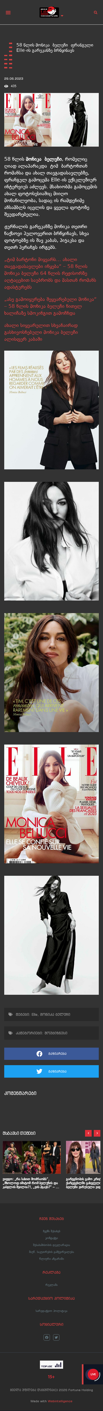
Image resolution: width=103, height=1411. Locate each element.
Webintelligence (60, 1401)
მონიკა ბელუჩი (55, 1014)
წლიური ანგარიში (51, 1259)
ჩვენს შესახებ (51, 1231)
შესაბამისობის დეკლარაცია (51, 1245)
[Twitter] (56, 1337)
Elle (35, 1014)
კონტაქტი (51, 1238)
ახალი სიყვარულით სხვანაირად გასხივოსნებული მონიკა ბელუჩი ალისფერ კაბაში (41, 332)
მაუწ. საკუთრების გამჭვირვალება (51, 1252)
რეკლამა (51, 1285)
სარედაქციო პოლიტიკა (51, 1311)
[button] (8, 12)
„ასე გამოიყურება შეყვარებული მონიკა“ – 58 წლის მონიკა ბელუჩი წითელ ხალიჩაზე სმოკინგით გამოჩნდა (50, 306)
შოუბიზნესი (56, 1033)
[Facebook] (47, 1337)
